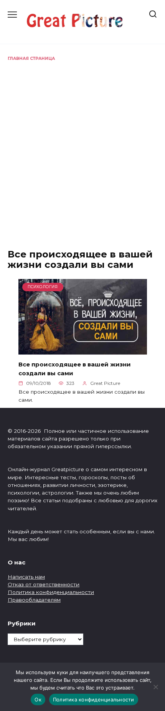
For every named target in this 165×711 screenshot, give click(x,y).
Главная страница (31, 58)
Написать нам (26, 577)
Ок (38, 699)
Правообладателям (34, 600)
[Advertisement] (82, 148)
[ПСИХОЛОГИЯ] (82, 349)
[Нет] (155, 687)
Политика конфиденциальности (51, 592)
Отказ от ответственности (43, 584)
